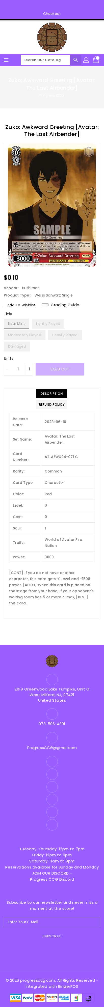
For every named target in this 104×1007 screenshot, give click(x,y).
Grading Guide (65, 304)
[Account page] (86, 60)
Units (9, 358)
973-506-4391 (52, 723)
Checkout (52, 13)
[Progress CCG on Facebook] (28, 6)
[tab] (51, 393)
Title (8, 314)
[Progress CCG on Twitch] (66, 6)
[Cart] (96, 60)
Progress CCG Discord (52, 879)
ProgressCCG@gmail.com (52, 747)
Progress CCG (52, 95)
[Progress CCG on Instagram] (37, 6)
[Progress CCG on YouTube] (47, 6)
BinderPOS (68, 986)
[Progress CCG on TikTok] (76, 6)
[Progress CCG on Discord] (57, 6)
